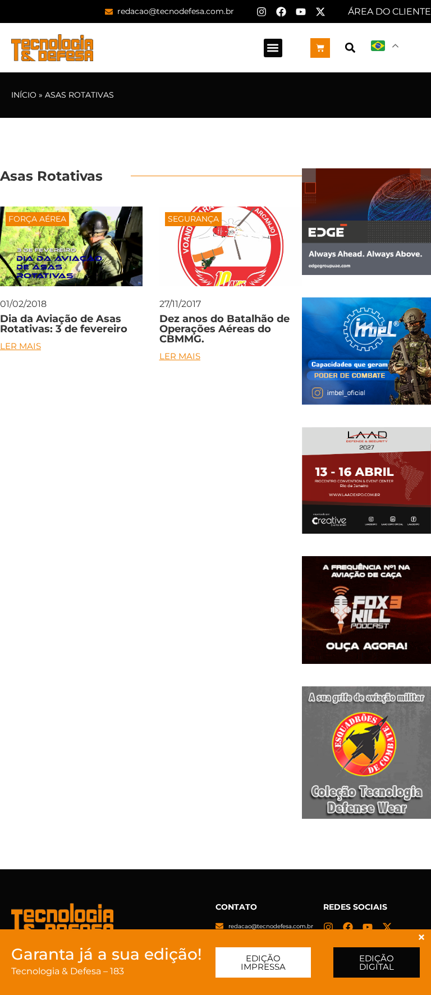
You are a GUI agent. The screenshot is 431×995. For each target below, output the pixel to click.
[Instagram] (261, 12)
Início (23, 94)
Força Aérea (37, 219)
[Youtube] (301, 12)
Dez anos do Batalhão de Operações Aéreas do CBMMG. (224, 329)
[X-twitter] (320, 12)
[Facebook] (281, 12)
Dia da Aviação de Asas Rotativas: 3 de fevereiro (63, 324)
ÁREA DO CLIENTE (389, 11)
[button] (273, 48)
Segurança (193, 219)
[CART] (320, 48)
